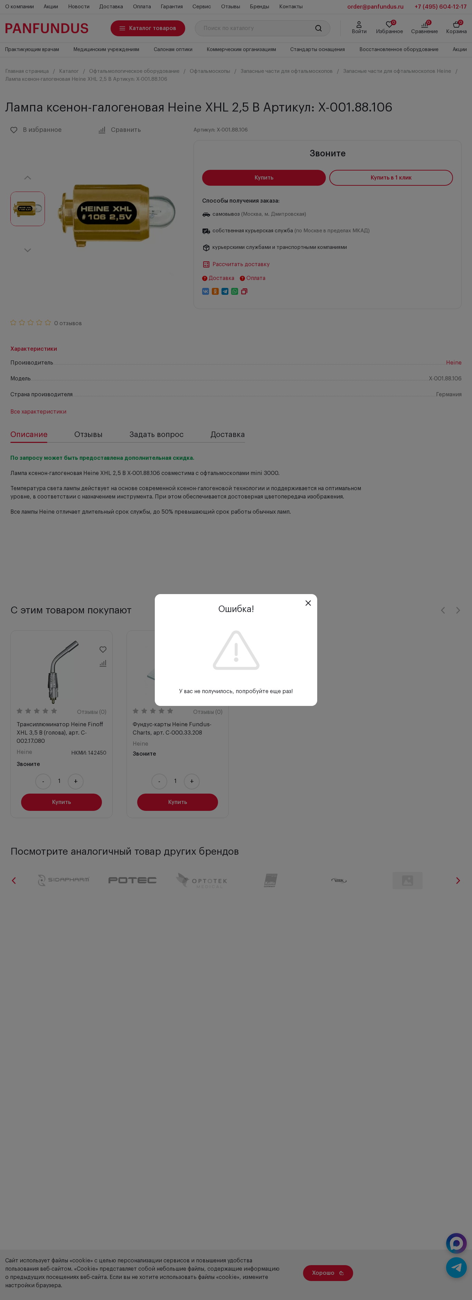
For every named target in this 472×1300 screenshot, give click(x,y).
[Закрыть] (308, 603)
